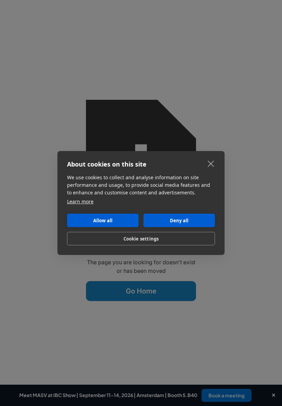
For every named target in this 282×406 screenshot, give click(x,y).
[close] (211, 163)
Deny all (179, 220)
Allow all (103, 220)
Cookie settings (141, 239)
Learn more (80, 201)
